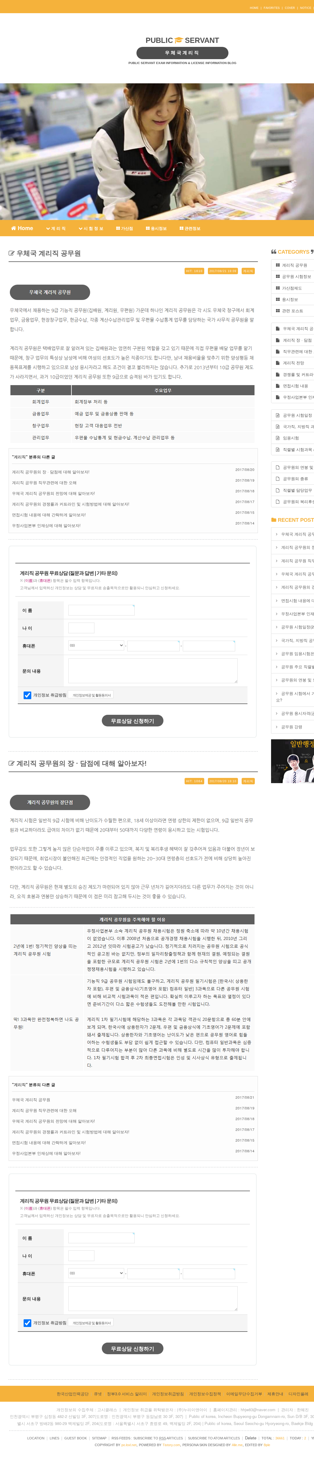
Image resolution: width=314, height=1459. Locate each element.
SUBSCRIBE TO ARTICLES (158, 1438)
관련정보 (192, 228)
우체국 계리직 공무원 (48, 253)
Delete (250, 1438)
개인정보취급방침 (168, 1393)
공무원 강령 (291, 727)
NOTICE (305, 7)
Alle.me (237, 1445)
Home (24, 227)
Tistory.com (171, 1445)
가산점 (126, 228)
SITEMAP (99, 1438)
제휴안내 (275, 1393)
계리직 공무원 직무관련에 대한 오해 (44, 482)
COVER (290, 7)
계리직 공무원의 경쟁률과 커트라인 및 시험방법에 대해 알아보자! (70, 504)
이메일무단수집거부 (244, 1393)
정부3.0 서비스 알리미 (127, 1393)
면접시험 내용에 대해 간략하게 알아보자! (49, 514)
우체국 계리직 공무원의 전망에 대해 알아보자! (53, 493)
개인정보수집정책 (205, 1393)
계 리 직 (58, 228)
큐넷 (98, 1393)
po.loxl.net (128, 1445)
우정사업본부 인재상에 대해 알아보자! (46, 525)
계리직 (20, 457)
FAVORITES (272, 7)
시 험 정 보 (92, 228)
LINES (54, 1438)
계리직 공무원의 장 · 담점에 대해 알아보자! (51, 472)
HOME (254, 7)
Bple (267, 1445)
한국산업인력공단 (73, 1393)
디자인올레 (298, 1393)
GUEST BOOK (75, 1438)
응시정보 (158, 228)
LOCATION (35, 1438)
